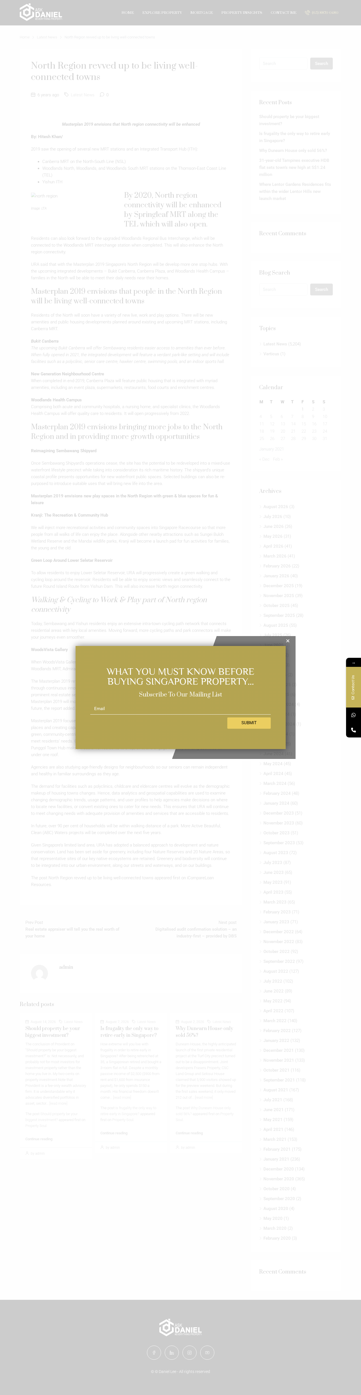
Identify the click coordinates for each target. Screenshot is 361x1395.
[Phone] (353, 729)
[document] (180, 697)
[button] (288, 641)
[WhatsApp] (353, 715)
